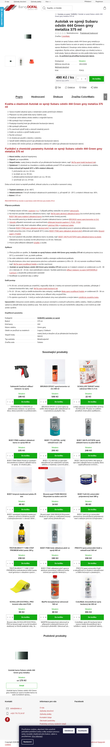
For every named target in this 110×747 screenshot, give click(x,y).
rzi (38, 211)
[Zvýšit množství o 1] (85, 79)
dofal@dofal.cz (16, 708)
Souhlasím (82, 731)
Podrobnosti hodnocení (89, 33)
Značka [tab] (83, 96)
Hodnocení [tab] (38, 96)
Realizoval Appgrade (97, 742)
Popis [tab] (19, 96)
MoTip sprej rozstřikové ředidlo (25, 264)
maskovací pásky (67, 225)
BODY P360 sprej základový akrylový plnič (32, 228)
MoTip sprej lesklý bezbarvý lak (83, 162)
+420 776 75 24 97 (17, 713)
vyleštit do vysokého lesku (89, 297)
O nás (7, 1)
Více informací (37, 736)
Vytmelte (12, 222)
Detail (21, 686)
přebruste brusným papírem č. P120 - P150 (64, 222)
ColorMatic (66, 36)
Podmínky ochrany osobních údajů (53, 724)
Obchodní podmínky (47, 721)
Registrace (99, 1)
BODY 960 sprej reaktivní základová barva (25, 216)
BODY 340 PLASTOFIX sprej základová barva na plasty (79, 237)
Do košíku (96, 79)
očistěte (37, 243)
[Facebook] (7, 719)
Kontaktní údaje (46, 717)
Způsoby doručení (20, 1)
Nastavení (27, 742)
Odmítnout (69, 731)
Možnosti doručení (62, 67)
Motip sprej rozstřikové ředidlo (73, 291)
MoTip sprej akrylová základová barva (65, 214)
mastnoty (31, 211)
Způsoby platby (36, 1)
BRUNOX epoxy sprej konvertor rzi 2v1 (84, 219)
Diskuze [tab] (58, 96)
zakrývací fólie (53, 225)
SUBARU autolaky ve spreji (48, 318)
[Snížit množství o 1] (77, 79)
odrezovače (74, 211)
